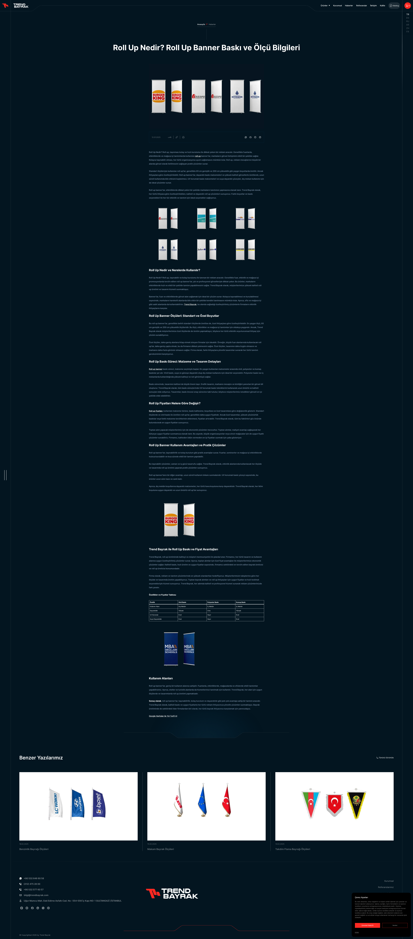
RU (407, 21)
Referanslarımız (386, 887)
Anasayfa (201, 24)
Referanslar (361, 5)
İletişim (373, 5)
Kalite (382, 5)
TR (407, 14)
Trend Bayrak (190, 304)
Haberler (349, 5)
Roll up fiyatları (156, 411)
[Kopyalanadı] (177, 137)
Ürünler (324, 5)
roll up (198, 156)
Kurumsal (337, 5)
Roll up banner (155, 369)
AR (407, 24)
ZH (407, 28)
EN (407, 18)
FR (407, 31)
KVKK (357, 932)
